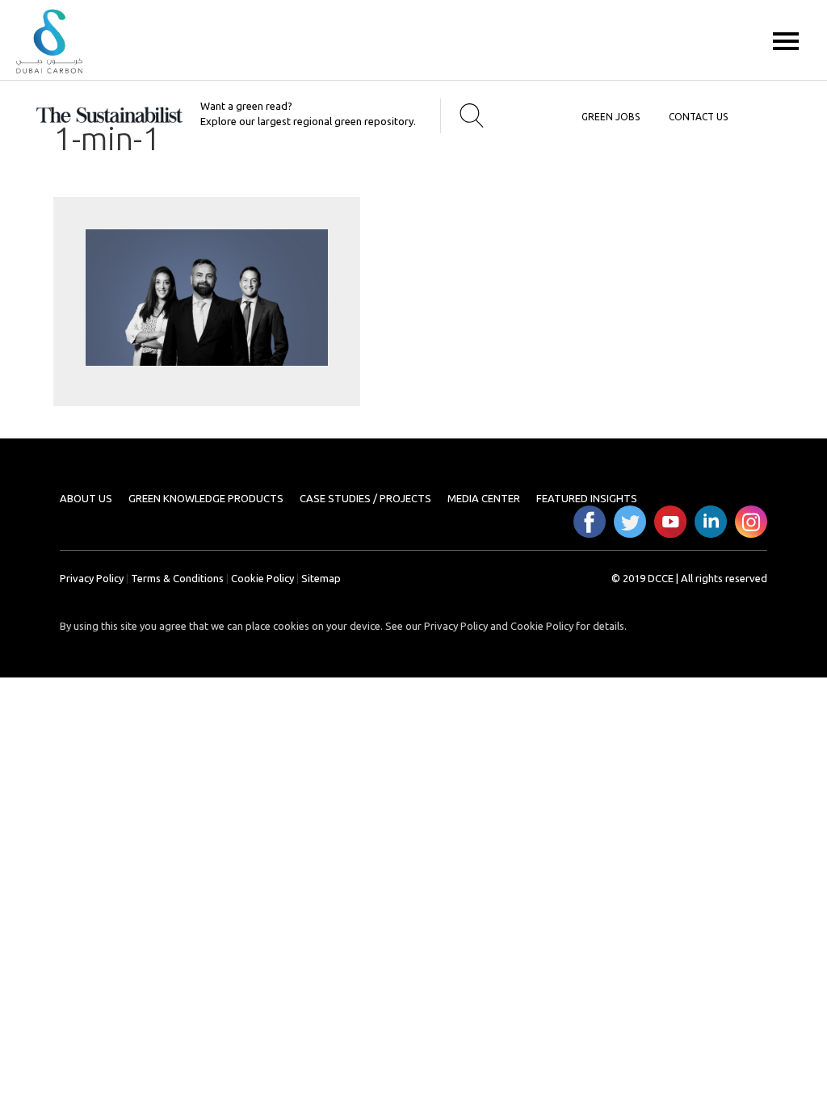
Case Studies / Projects (365, 498)
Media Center (483, 498)
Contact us (698, 116)
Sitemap (321, 578)
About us (86, 498)
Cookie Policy (262, 578)
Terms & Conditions (177, 578)
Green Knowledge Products (205, 498)
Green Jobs (610, 116)
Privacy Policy (92, 578)
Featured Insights (586, 498)
